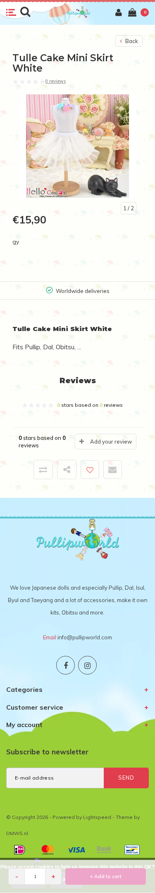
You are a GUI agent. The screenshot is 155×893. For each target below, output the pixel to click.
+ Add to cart (106, 876)
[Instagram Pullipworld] (87, 665)
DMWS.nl (17, 833)
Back (131, 41)
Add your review (111, 441)
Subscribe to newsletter (47, 751)
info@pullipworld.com (84, 637)
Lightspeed (97, 817)
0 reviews (55, 81)
